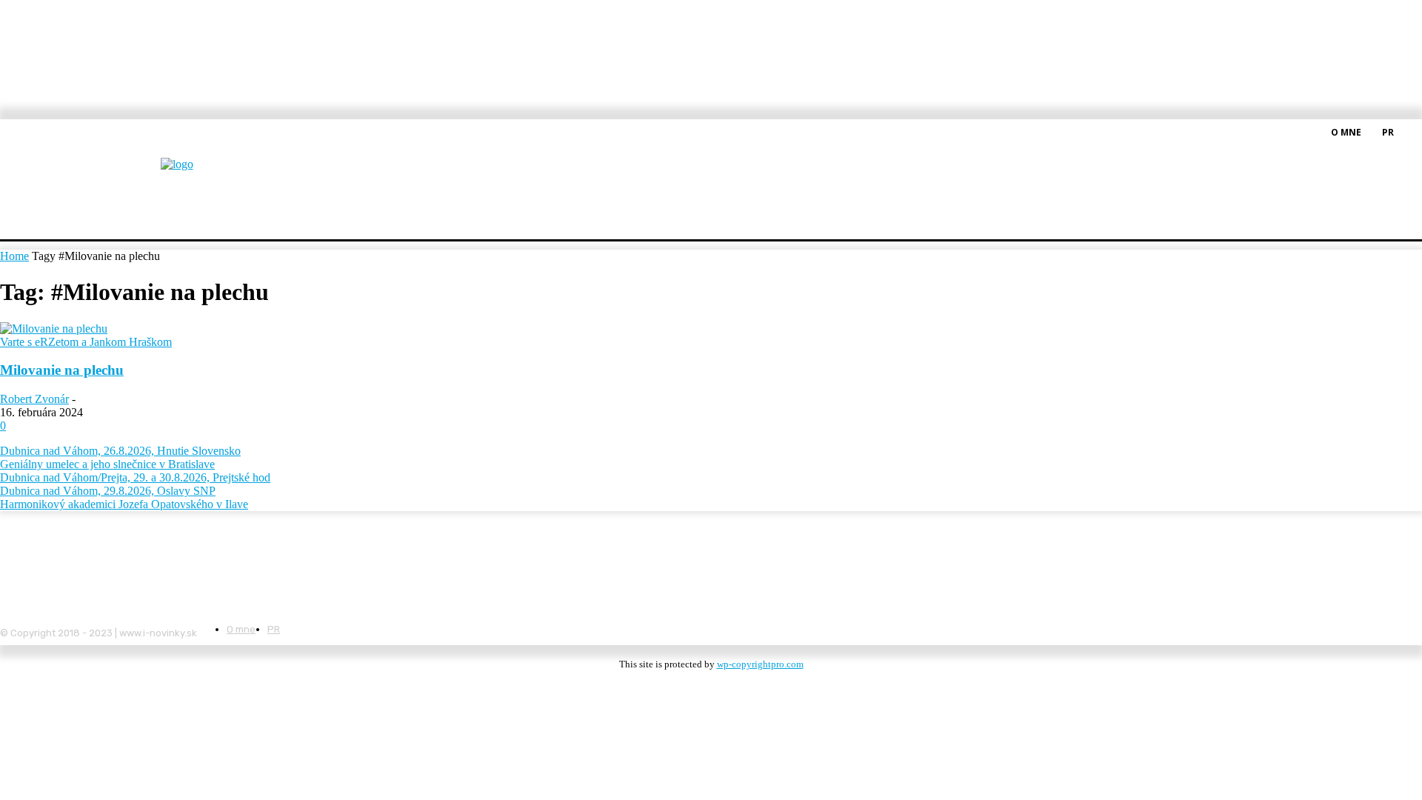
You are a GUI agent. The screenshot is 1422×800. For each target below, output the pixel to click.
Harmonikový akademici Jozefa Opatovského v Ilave (124, 504)
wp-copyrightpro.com (760, 664)
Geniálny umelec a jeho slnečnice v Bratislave (107, 464)
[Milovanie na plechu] (53, 328)
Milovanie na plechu (62, 370)
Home (14, 256)
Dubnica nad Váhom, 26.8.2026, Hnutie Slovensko (120, 450)
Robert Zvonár (34, 399)
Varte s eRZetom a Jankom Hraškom (86, 342)
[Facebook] (1413, 131)
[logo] (213, 174)
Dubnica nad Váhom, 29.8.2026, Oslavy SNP (108, 490)
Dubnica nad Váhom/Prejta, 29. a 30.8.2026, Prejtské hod (135, 477)
